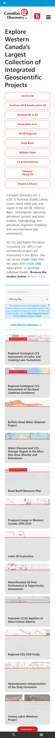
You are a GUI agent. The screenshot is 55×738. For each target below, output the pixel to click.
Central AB (27, 96)
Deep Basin (27, 143)
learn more (38, 276)
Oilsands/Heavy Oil (27, 173)
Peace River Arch (27, 124)
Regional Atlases (27, 184)
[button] (4, 2)
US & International (27, 162)
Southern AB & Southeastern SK (27, 105)
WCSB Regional (27, 134)
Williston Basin (27, 153)
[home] (17, 13)
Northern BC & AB (27, 115)
